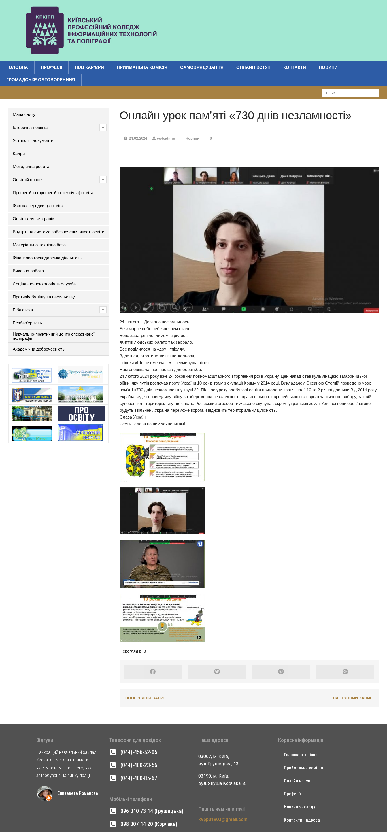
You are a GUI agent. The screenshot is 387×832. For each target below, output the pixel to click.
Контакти (294, 67)
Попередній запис (145, 698)
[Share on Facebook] (153, 672)
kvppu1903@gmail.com (223, 819)
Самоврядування (202, 67)
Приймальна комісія (142, 67)
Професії (51, 67)
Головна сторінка (301, 754)
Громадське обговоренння (40, 79)
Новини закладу (299, 807)
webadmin (166, 138)
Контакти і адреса (302, 820)
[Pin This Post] (281, 672)
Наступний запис (353, 698)
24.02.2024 (138, 138)
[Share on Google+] (345, 672)
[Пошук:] (350, 92)
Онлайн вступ (253, 67)
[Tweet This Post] (217, 672)
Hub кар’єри (89, 67)
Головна (17, 67)
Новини (328, 67)
